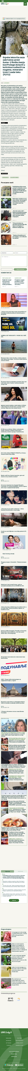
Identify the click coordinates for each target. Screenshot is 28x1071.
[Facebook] (16, 1032)
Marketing (14, 1054)
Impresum (14, 1056)
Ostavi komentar (20, 269)
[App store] (19, 1065)
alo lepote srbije (14, 177)
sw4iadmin (6, 83)
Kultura (19, 1038)
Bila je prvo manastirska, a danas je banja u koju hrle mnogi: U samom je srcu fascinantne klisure (14, 890)
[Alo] (2, 1)
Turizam (8, 1045)
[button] (21, 83)
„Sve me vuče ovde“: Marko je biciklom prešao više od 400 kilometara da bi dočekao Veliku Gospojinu (20, 213)
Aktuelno (8, 1042)
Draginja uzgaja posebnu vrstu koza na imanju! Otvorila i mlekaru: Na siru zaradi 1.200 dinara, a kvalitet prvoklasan (20, 282)
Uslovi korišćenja (14, 1051)
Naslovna (8, 1038)
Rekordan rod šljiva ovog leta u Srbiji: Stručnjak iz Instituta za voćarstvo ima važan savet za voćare (20, 201)
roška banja (5, 177)
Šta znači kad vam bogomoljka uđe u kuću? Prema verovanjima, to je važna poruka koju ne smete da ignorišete (19, 982)
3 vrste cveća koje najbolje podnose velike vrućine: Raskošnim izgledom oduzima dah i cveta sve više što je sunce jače (19, 958)
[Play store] (9, 1065)
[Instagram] (22, 1032)
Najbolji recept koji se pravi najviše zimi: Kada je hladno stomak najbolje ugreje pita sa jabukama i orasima (7, 282)
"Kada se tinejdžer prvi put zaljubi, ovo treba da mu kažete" (20, 236)
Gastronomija (19, 1040)
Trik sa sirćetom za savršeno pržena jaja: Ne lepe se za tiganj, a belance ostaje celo (20, 225)
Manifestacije (19, 1045)
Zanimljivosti (19, 1042)
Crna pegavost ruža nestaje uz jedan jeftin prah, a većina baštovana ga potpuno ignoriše (19, 934)
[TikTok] (19, 1032)
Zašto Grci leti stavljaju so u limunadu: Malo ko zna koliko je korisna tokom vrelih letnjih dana (19, 969)
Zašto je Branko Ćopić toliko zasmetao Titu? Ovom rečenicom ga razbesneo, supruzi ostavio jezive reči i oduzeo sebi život (14, 895)
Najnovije (8, 1040)
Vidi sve (14, 900)
